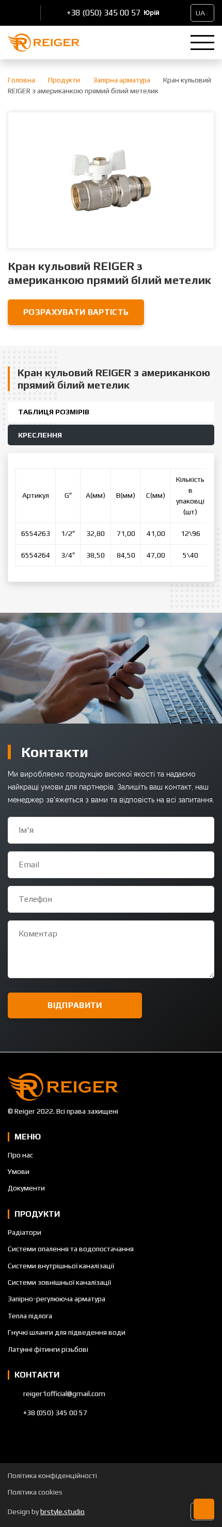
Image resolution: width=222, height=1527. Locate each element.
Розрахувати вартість (76, 312)
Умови (18, 1171)
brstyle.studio (62, 1511)
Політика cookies (35, 1492)
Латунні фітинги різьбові (48, 1349)
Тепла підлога (30, 1316)
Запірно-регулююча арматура (56, 1299)
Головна (21, 80)
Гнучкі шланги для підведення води (66, 1332)
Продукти (64, 80)
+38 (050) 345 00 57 (103, 13)
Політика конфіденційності (52, 1475)
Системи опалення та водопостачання (71, 1249)
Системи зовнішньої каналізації (59, 1282)
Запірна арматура (121, 80)
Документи (26, 1188)
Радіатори (24, 1232)
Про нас (20, 1155)
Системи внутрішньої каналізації (61, 1266)
